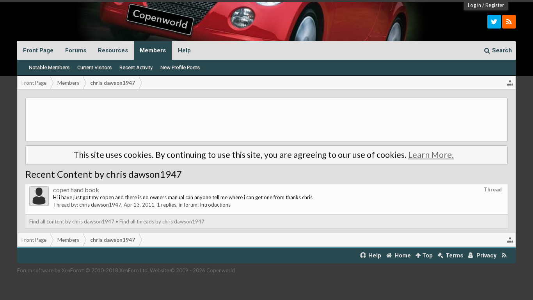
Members (153, 50)
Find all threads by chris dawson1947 (161, 221)
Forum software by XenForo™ (83, 270)
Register (494, 5)
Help (184, 50)
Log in (474, 5)
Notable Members (49, 67)
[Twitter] (494, 22)
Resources (113, 50)
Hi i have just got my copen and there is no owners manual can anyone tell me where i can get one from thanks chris (183, 197)
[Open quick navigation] (510, 82)
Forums (75, 50)
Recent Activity (136, 67)
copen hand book (76, 189)
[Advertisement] (266, 119)
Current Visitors (94, 67)
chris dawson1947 (100, 205)
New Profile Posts (180, 67)
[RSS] (509, 22)
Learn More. (431, 155)
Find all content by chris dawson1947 (71, 221)
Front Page (38, 50)
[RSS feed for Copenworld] (504, 255)
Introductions (215, 205)
